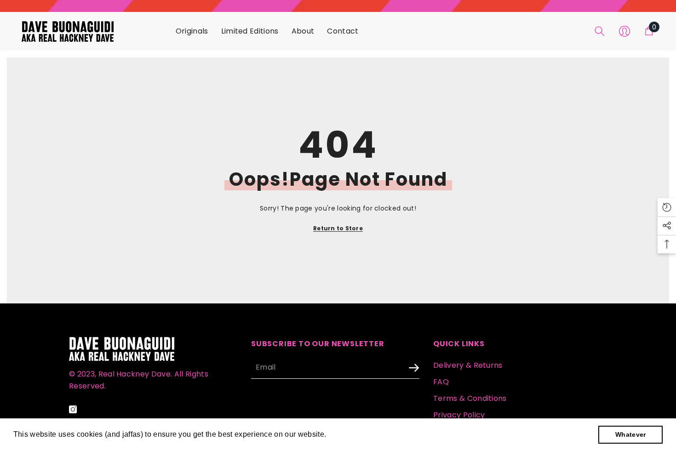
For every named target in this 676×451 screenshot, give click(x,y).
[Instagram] (73, 409)
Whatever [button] (630, 434)
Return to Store (338, 228)
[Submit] (389, 368)
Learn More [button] (349, 434)
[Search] (600, 31)
